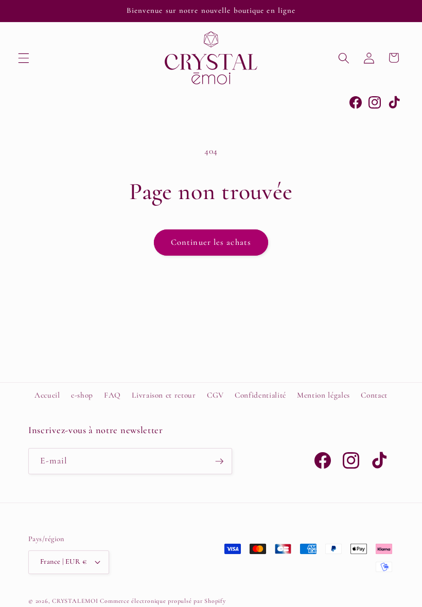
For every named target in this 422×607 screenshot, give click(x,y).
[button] (23, 57)
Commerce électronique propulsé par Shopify (162, 600)
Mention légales (323, 395)
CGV (215, 395)
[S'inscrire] (219, 461)
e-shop (82, 395)
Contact (374, 395)
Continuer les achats (211, 242)
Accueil (47, 395)
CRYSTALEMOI (75, 600)
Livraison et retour (164, 395)
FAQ (112, 395)
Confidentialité (260, 395)
